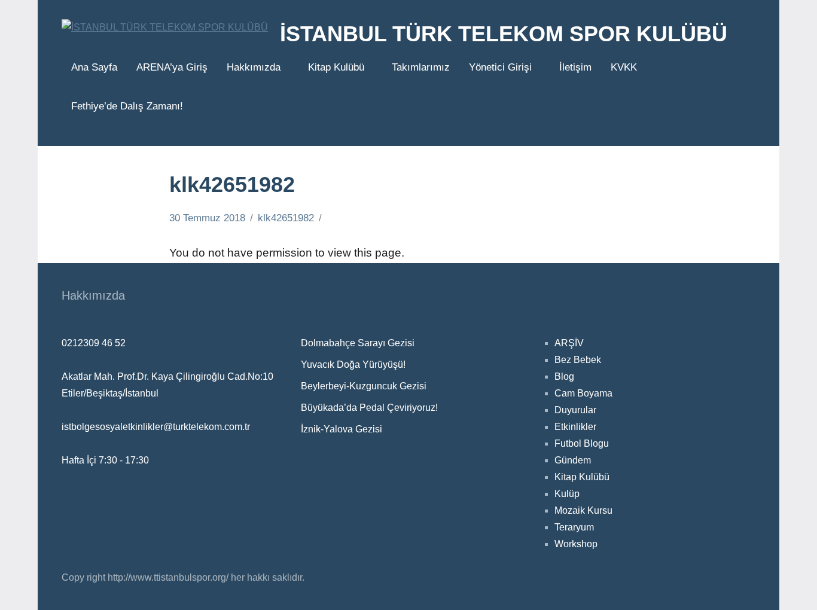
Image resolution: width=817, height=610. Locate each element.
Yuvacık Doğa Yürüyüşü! (353, 364)
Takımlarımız (421, 67)
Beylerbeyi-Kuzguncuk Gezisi (363, 386)
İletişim (575, 67)
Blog (564, 376)
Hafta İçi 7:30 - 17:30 (105, 460)
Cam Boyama (583, 393)
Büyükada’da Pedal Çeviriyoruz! (369, 407)
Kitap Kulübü (336, 67)
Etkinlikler (575, 427)
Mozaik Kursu (583, 510)
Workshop (575, 544)
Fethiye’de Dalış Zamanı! (127, 106)
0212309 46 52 (94, 343)
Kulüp (567, 494)
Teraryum (574, 527)
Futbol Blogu (581, 443)
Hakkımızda (254, 67)
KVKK (624, 67)
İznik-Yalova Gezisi (341, 429)
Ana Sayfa (94, 67)
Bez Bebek (577, 360)
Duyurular (575, 410)
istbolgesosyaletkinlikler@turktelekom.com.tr (156, 427)
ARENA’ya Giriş (172, 67)
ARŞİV (569, 343)
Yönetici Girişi (500, 67)
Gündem (572, 460)
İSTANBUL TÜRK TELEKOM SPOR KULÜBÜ (503, 34)
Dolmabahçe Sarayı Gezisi (357, 343)
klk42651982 (286, 218)
